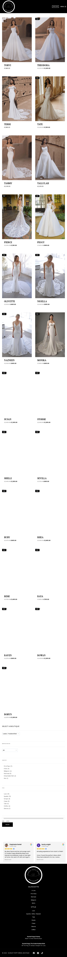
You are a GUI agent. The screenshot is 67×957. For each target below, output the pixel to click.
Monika (41, 360)
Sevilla (42, 478)
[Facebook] (34, 953)
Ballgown (33, 900)
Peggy (41, 242)
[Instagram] (38, 953)
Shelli (8, 478)
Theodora (43, 65)
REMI (7, 596)
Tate (40, 124)
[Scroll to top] (63, 952)
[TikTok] (42, 953)
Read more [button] (7, 859)
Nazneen (9, 360)
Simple (33, 920)
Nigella (42, 301)
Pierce (8, 242)
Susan (7, 419)
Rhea (40, 537)
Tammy (8, 183)
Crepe (33, 923)
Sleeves (33, 926)
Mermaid (33, 897)
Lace (33, 910)
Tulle (33, 917)
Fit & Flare (33, 893)
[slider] (3, 818)
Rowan (41, 655)
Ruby (7, 537)
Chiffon (33, 929)
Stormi (41, 419)
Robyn (8, 714)
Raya (40, 596)
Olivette (9, 301)
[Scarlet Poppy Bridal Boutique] (8, 6)
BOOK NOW (55, 6)
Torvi (7, 65)
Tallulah (43, 183)
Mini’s (33, 903)
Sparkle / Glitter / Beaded (33, 914)
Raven (8, 655)
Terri (7, 124)
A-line (33, 890)
